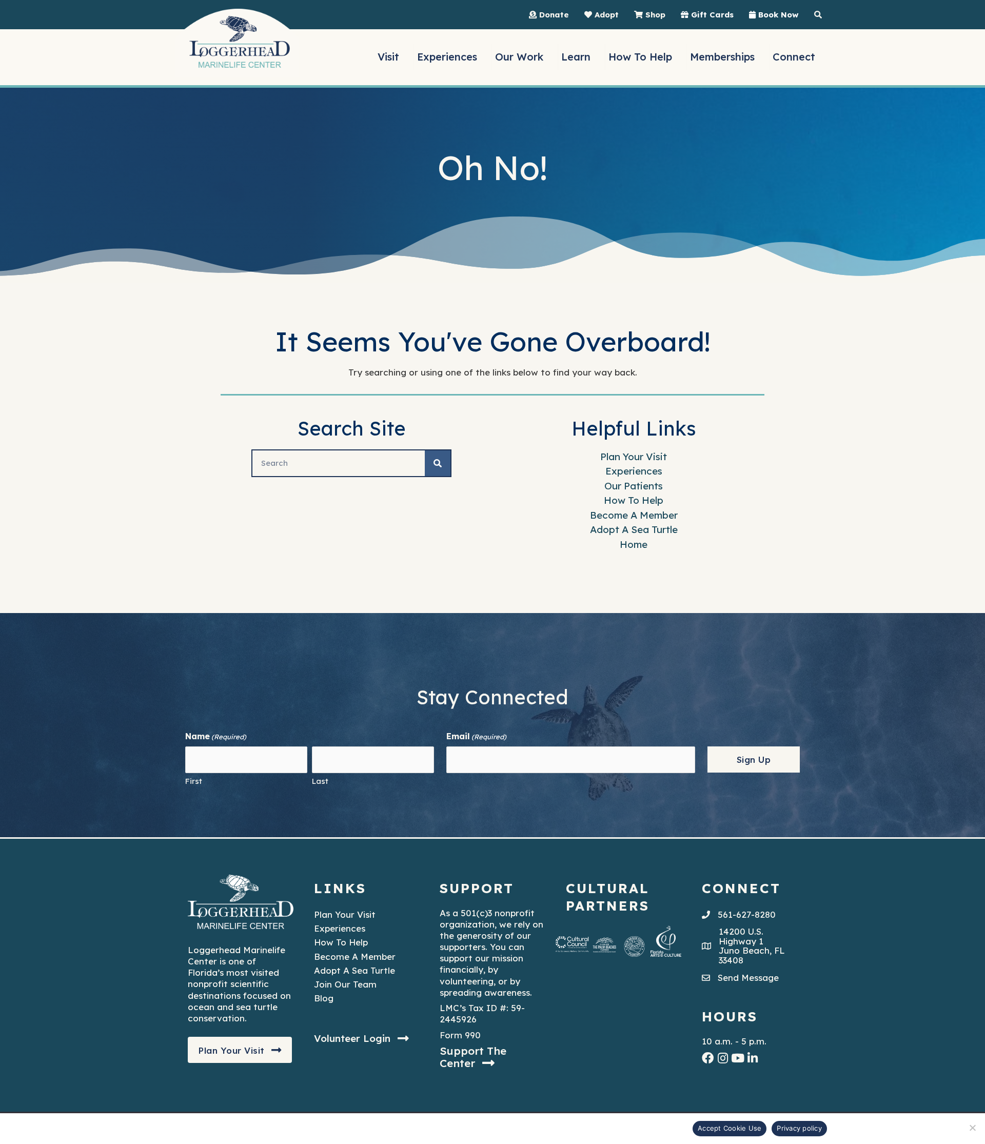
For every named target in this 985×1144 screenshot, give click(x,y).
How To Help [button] (640, 56)
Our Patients (633, 486)
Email (476, 736)
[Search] (437, 463)
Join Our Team (345, 984)
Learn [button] (575, 56)
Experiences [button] (447, 56)
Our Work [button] (519, 56)
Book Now (777, 14)
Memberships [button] (722, 56)
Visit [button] (388, 56)
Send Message (748, 977)
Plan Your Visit (633, 456)
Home (633, 544)
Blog (323, 998)
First (193, 781)
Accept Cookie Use (729, 1128)
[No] (972, 1127)
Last (320, 781)
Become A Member (634, 515)
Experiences (633, 471)
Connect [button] (794, 56)
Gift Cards (711, 14)
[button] (240, 1050)
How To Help (633, 500)
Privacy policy (799, 1128)
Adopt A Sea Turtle (634, 529)
